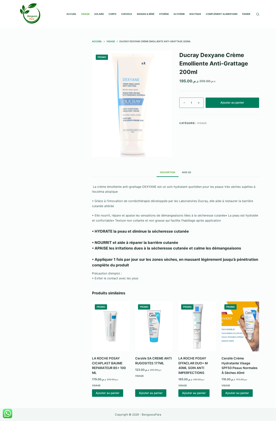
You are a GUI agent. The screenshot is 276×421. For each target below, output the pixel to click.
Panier (246, 14)
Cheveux (126, 14)
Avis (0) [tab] (186, 172)
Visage (85, 14)
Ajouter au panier (232, 102)
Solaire (99, 14)
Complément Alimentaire (222, 14)
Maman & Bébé (145, 14)
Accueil (71, 14)
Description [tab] (167, 172)
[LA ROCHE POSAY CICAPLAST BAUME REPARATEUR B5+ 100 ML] (111, 326)
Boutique (195, 14)
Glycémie (179, 14)
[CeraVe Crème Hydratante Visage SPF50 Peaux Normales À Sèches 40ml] (240, 326)
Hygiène (164, 14)
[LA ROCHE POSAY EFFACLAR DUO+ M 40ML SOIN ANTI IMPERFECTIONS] (197, 326)
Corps (112, 14)
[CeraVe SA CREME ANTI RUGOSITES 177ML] (154, 326)
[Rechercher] (257, 14)
